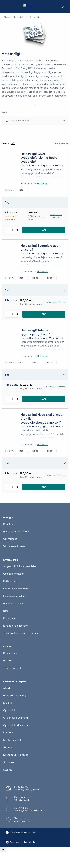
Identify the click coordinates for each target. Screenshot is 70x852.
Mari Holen (55, 165)
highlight (8, 703)
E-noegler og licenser (15, 625)
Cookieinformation (13, 573)
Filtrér (5, 144)
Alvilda (7, 688)
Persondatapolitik (13, 603)
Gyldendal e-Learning (15, 717)
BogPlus (8, 524)
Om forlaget (10, 538)
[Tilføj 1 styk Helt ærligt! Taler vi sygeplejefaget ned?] (17, 399)
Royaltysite (9, 618)
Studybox (8, 762)
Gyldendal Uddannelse (16, 725)
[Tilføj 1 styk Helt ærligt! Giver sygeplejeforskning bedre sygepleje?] (17, 230)
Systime (7, 769)
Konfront (8, 732)
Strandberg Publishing (15, 755)
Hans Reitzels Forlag (15, 695)
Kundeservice (11, 653)
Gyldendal (9, 710)
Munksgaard (9, 17)
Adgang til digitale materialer (19, 566)
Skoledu (8, 747)
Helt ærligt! (42, 183)
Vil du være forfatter (14, 546)
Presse (7, 660)
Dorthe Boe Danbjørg (33, 165)
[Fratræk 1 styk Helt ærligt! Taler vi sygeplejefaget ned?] (7, 399)
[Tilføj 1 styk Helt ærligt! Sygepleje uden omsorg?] (17, 314)
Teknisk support (12, 668)
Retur (6, 610)
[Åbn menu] (6, 7)
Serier (22, 17)
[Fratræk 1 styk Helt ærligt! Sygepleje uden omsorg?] (7, 314)
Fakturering (9, 581)
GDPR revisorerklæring (16, 588)
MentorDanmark (12, 740)
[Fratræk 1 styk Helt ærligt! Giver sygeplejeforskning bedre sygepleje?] (7, 230)
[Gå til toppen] (3, 849)
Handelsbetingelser (14, 596)
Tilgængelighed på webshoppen (21, 633)
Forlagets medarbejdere (16, 531)
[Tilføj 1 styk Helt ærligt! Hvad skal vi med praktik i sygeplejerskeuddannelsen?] (17, 487)
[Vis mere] (35, 105)
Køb (43, 229)
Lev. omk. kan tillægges (56, 215)
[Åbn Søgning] (62, 6)
